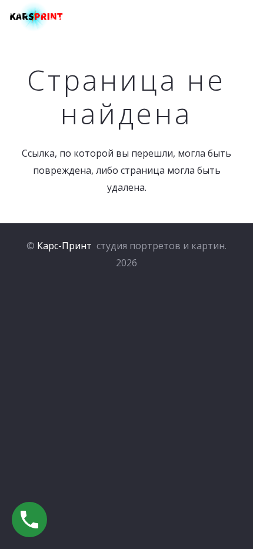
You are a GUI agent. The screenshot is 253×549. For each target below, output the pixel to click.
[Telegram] (190, 17)
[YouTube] (237, 17)
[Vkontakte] (213, 17)
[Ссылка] (36, 17)
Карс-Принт (64, 245)
